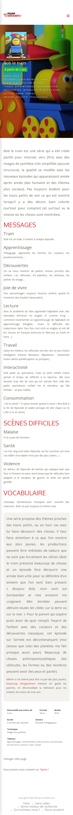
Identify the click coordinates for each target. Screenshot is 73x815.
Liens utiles (42, 803)
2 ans (44, 79)
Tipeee (43, 769)
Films (26, 803)
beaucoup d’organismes (20, 683)
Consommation (47, 86)
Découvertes (12, 90)
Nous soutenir (54, 809)
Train (20, 93)
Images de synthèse (16, 732)
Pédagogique (39, 97)
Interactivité (32, 90)
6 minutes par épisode (28, 83)
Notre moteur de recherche (39, 806)
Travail (30, 93)
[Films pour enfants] (12, 17)
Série (42, 713)
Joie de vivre (51, 90)
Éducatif (22, 97)
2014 (16, 75)
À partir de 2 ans (15, 69)
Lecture (9, 93)
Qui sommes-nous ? (27, 809)
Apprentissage (25, 86)
